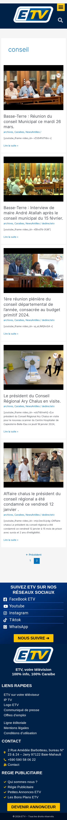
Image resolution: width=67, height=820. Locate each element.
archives (8, 132)
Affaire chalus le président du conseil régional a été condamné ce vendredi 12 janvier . (32, 501)
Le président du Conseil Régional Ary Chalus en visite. (32, 398)
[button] (61, 7)
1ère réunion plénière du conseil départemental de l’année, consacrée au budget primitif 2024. (32, 306)
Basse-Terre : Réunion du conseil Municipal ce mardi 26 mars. (32, 121)
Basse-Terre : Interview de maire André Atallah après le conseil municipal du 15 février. (33, 213)
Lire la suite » (11, 145)
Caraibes (19, 132)
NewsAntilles (33, 132)
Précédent (33, 554)
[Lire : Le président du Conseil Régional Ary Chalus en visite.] (33, 367)
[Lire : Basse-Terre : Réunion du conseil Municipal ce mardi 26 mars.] (33, 87)
